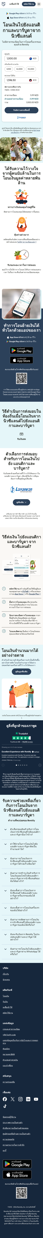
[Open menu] (39, 4)
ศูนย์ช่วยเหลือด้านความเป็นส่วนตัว (16, 1134)
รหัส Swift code (9, 1035)
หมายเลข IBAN (9, 1054)
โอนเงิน (6, 996)
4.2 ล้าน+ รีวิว (23, 18)
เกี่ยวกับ (6, 974)
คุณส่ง (7, 54)
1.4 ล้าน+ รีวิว (23, 14)
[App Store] (21, 360)
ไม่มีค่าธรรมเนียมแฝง (27, 242)
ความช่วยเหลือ (9, 1082)
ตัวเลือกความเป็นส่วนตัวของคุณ (15, 1128)
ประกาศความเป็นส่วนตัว (12, 1123)
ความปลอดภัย (8, 1139)
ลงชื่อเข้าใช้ (14, 4)
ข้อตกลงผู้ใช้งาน (9, 1117)
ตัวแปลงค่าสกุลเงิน (10, 1060)
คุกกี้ (4, 1151)
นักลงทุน (6, 980)
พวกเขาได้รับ (10, 76)
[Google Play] (21, 350)
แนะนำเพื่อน (8, 1066)
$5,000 (31, 69)
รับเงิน (5, 1002)
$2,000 (19, 69)
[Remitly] (3, 4)
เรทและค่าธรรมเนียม (11, 1029)
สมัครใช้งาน (29, 4)
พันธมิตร (6, 1049)
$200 (9, 69)
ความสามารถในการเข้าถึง (13, 1145)
